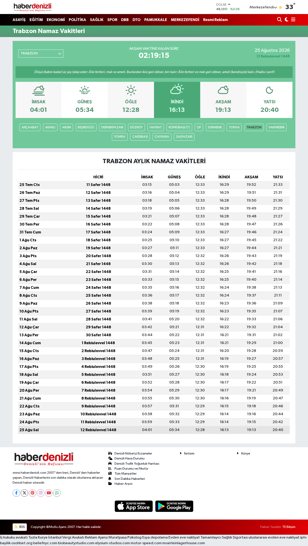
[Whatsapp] (57, 493)
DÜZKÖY (136, 127)
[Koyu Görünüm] (286, 20)
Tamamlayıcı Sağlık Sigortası (224, 537)
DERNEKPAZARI (112, 127)
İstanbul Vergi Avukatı (66, 537)
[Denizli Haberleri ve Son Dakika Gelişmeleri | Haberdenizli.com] (32, 7)
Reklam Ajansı (96, 537)
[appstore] (134, 506)
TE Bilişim (288, 527)
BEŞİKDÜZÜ (86, 127)
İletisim (189, 453)
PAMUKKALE (155, 20)
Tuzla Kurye (38, 537)
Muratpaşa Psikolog (125, 537)
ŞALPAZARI (184, 136)
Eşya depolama (155, 537)
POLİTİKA (77, 20)
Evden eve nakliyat (184, 537)
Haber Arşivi (123, 483)
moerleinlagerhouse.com (183, 543)
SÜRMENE (215, 127)
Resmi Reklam (215, 20)
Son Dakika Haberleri (130, 478)
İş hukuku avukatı (14, 537)
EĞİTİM (36, 20)
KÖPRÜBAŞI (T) (179, 127)
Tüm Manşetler (126, 473)
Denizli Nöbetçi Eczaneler (133, 453)
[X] (24, 493)
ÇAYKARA (162, 136)
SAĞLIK (96, 20)
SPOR (112, 20)
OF (199, 127)
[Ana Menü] (292, 20)
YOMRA (119, 136)
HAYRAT (156, 127)
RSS (22, 527)
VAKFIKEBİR (277, 127)
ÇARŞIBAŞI (140, 136)
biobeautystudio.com (76, 543)
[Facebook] (16, 493)
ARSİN (66, 127)
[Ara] (280, 20)
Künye (245, 453)
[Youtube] (49, 493)
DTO (136, 20)
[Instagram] (40, 493)
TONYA (234, 127)
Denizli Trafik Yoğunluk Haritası (137, 463)
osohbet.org (21, 543)
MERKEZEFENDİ (185, 20)
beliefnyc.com (45, 543)
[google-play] (174, 506)
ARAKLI (50, 127)
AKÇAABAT (30, 127)
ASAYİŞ (19, 20)
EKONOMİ (56, 20)
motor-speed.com (146, 543)
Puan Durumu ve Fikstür (131, 468)
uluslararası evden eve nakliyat (273, 537)
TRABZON (254, 127)
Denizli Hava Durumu (130, 458)
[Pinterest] (32, 493)
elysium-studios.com (112, 543)
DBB (125, 20)
